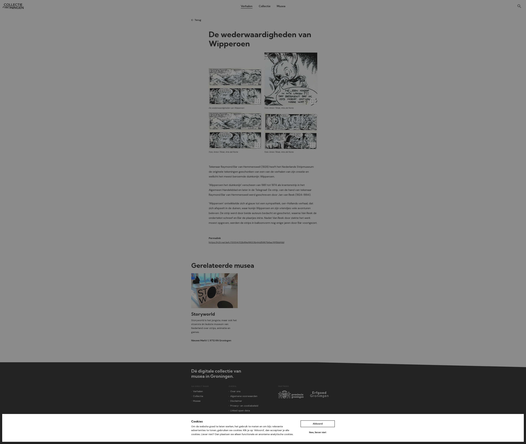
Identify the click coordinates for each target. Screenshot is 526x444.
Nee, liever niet (317, 432)
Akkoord (318, 423)
